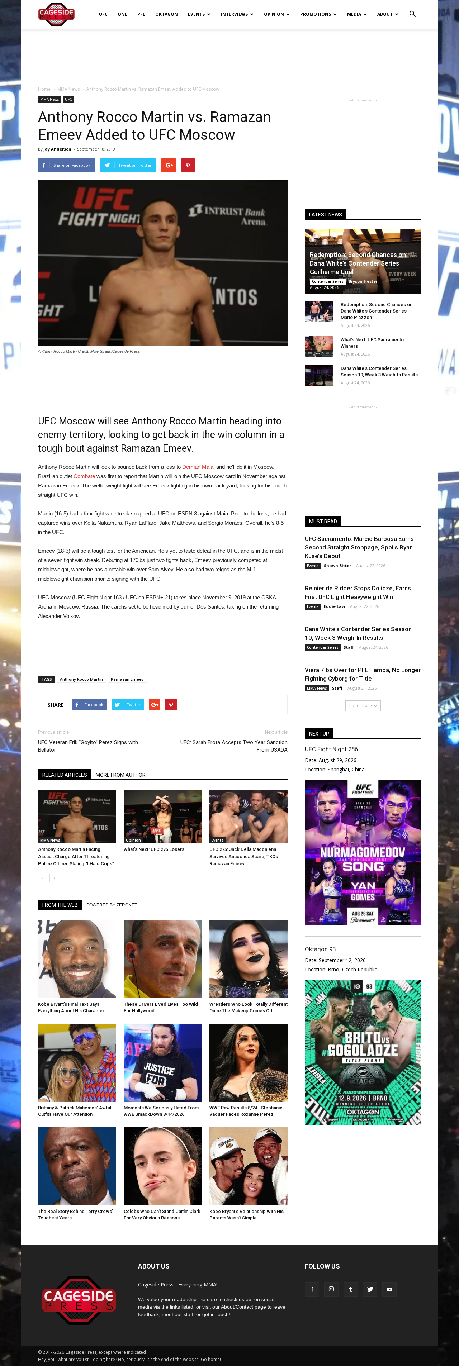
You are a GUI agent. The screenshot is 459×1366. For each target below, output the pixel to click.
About (385, 14)
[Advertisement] (229, 53)
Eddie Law (334, 606)
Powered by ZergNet (111, 905)
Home (44, 89)
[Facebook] (312, 1289)
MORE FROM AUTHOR (121, 775)
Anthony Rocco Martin (81, 679)
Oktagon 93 (320, 949)
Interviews (234, 14)
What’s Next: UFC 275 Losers (154, 849)
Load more (360, 706)
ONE (122, 14)
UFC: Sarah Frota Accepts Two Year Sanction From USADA (234, 746)
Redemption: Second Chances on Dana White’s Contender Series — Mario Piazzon (376, 311)
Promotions (315, 14)
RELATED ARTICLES (64, 775)
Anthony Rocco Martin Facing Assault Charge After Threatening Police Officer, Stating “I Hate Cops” (76, 856)
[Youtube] (389, 1289)
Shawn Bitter (337, 565)
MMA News (49, 99)
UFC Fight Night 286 (331, 749)
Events (196, 14)
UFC (103, 14)
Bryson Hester (363, 281)
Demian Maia (197, 467)
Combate (84, 476)
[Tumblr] (351, 1289)
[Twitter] (370, 1289)
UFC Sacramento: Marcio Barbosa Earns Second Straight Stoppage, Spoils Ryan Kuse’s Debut (359, 547)
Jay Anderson (57, 149)
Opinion (274, 14)
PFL (141, 14)
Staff (349, 647)
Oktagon (166, 14)
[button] (412, 9)
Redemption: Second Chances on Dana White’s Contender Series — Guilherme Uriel (358, 263)
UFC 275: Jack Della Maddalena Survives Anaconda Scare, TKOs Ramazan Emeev (243, 856)
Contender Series (328, 281)
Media (354, 14)
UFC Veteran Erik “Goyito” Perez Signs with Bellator (88, 746)
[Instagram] (331, 1289)
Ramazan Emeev (127, 679)
